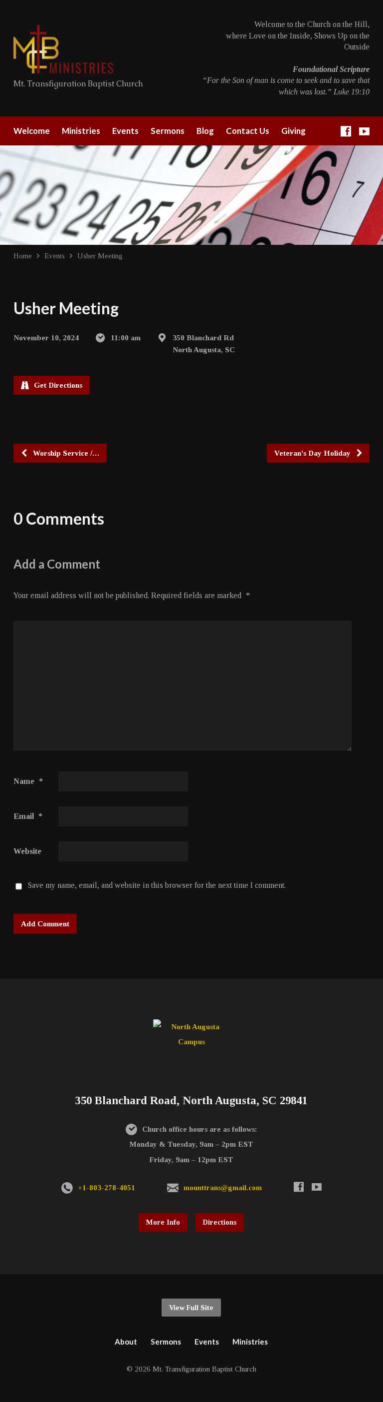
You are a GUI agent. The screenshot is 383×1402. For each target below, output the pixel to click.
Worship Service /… (65, 453)
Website (27, 851)
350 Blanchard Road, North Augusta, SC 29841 (191, 1100)
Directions (219, 1222)
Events (125, 131)
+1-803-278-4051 (106, 1187)
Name (28, 781)
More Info (163, 1222)
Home (22, 255)
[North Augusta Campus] (191, 1041)
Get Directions (57, 385)
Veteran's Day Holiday (313, 453)
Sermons (168, 131)
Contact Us (247, 131)
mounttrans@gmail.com (223, 1187)
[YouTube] (364, 131)
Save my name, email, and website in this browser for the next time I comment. (157, 885)
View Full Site (191, 1308)
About (126, 1341)
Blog (205, 131)
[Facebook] (346, 131)
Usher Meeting (100, 255)
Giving (293, 131)
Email (27, 816)
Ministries (81, 131)
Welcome (31, 131)
